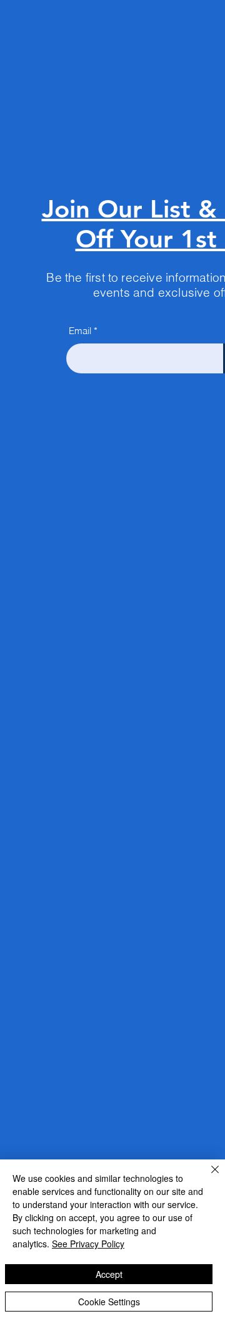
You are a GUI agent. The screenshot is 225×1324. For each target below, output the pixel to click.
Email (80, 330)
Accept (109, 1274)
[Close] (207, 1177)
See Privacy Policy (88, 1243)
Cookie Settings (109, 1301)
